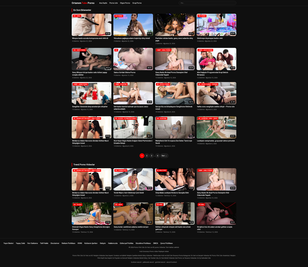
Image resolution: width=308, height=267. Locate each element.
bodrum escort (136, 262)
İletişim (103, 243)
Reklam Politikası (68, 243)
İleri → (164, 156)
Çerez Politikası (166, 243)
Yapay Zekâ (20, 243)
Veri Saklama (32, 243)
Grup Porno (137, 3)
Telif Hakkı (44, 243)
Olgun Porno (125, 3)
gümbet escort (160, 262)
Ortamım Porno (83, 3)
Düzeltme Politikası (143, 243)
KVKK (80, 243)
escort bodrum (172, 262)
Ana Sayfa (103, 3)
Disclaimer (55, 243)
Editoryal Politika (126, 243)
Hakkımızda (113, 243)
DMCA (155, 243)
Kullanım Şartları (91, 243)
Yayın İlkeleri (9, 243)
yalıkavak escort (148, 262)
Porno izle (113, 3)
